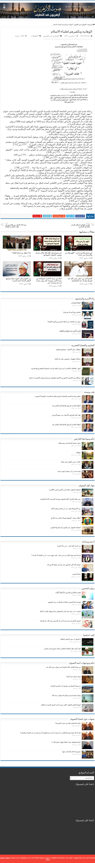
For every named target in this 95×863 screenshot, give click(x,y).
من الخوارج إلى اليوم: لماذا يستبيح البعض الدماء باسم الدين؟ (18, 280)
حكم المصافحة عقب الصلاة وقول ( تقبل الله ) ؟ (66, 742)
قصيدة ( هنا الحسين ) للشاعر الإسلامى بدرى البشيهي (64, 602)
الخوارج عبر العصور (80, 24)
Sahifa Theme (5, 858)
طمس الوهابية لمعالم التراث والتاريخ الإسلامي (80, 225)
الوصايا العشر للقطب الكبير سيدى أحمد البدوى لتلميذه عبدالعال (61, 705)
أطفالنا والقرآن (76, 303)
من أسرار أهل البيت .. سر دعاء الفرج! (69, 546)
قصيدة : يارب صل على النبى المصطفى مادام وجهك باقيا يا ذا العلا (60, 611)
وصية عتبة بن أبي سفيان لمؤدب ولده (69, 471)
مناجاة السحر (76, 574)
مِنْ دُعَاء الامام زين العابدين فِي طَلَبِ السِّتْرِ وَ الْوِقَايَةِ (15, 225)
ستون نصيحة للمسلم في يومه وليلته (69, 443)
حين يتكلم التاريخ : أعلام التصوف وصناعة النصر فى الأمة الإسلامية (60, 499)
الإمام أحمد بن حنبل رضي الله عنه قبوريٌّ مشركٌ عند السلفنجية (80, 280)
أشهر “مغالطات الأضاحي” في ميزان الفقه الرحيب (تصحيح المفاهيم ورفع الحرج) (56, 368)
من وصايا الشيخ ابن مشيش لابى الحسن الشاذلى (65, 686)
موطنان (78, 452)
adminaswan (85, 36)
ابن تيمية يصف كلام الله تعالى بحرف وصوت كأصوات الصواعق (48, 254)
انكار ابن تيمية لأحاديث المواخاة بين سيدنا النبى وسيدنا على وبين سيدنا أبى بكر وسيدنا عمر (49, 281)
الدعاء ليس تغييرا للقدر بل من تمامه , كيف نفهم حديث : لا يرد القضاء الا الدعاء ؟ (56, 555)
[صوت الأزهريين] (47, 10)
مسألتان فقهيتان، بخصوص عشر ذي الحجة (68, 359)
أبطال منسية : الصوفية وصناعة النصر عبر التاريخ (66, 518)
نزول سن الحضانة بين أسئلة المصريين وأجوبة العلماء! (64, 322)
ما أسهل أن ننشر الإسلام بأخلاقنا (70, 639)
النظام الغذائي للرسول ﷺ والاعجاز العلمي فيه (66, 406)
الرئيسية (90, 24)
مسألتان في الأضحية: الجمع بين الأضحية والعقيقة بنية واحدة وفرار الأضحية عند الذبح (55, 378)
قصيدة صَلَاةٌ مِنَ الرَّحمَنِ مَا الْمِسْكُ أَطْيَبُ (68, 592)
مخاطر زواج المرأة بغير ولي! (72, 312)
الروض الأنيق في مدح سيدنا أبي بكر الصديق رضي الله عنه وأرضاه (60, 621)
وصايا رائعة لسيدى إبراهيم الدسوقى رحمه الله (66, 695)
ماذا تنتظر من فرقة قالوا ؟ (21, 253)
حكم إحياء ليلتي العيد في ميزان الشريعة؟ (68, 723)
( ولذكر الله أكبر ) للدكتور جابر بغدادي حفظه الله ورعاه (64, 565)
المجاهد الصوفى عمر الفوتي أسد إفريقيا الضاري (66, 527)
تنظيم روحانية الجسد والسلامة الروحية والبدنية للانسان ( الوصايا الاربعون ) (58, 396)
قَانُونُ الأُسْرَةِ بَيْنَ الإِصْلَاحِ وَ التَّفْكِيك (70, 331)
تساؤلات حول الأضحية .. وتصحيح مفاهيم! (68, 349)
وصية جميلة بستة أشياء (73, 676)
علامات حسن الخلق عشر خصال (71, 462)
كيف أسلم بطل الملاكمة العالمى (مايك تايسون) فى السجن (62, 648)
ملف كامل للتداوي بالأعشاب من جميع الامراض (66, 415)
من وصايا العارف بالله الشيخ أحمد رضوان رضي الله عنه (63, 667)
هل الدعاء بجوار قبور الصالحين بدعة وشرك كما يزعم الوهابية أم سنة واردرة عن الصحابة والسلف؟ (50, 733)
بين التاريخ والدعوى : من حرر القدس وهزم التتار (66, 508)
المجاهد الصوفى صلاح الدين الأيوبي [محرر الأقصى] (65, 490)
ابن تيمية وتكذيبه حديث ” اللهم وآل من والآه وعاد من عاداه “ (78, 254)
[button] (47, 211)
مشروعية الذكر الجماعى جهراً (71, 751)
